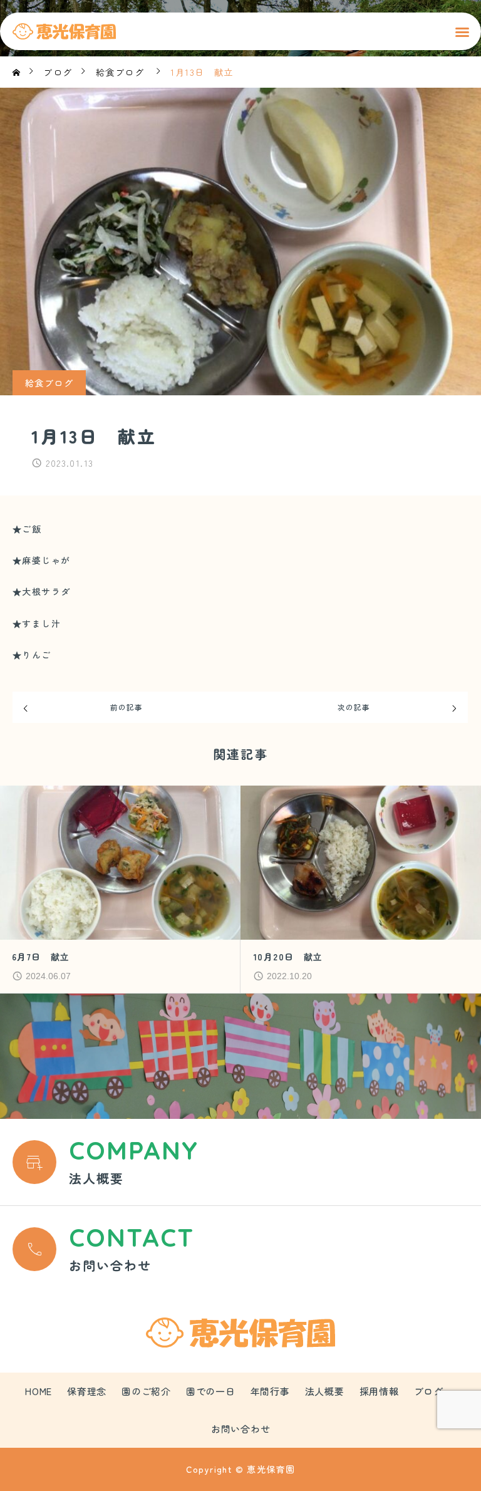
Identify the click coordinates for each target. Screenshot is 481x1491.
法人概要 (324, 1391)
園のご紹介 (146, 1391)
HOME (38, 1391)
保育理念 (86, 1391)
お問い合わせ (241, 1428)
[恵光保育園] (64, 31)
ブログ (428, 1391)
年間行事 (270, 1391)
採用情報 (379, 1391)
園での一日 (210, 1391)
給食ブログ (49, 383)
